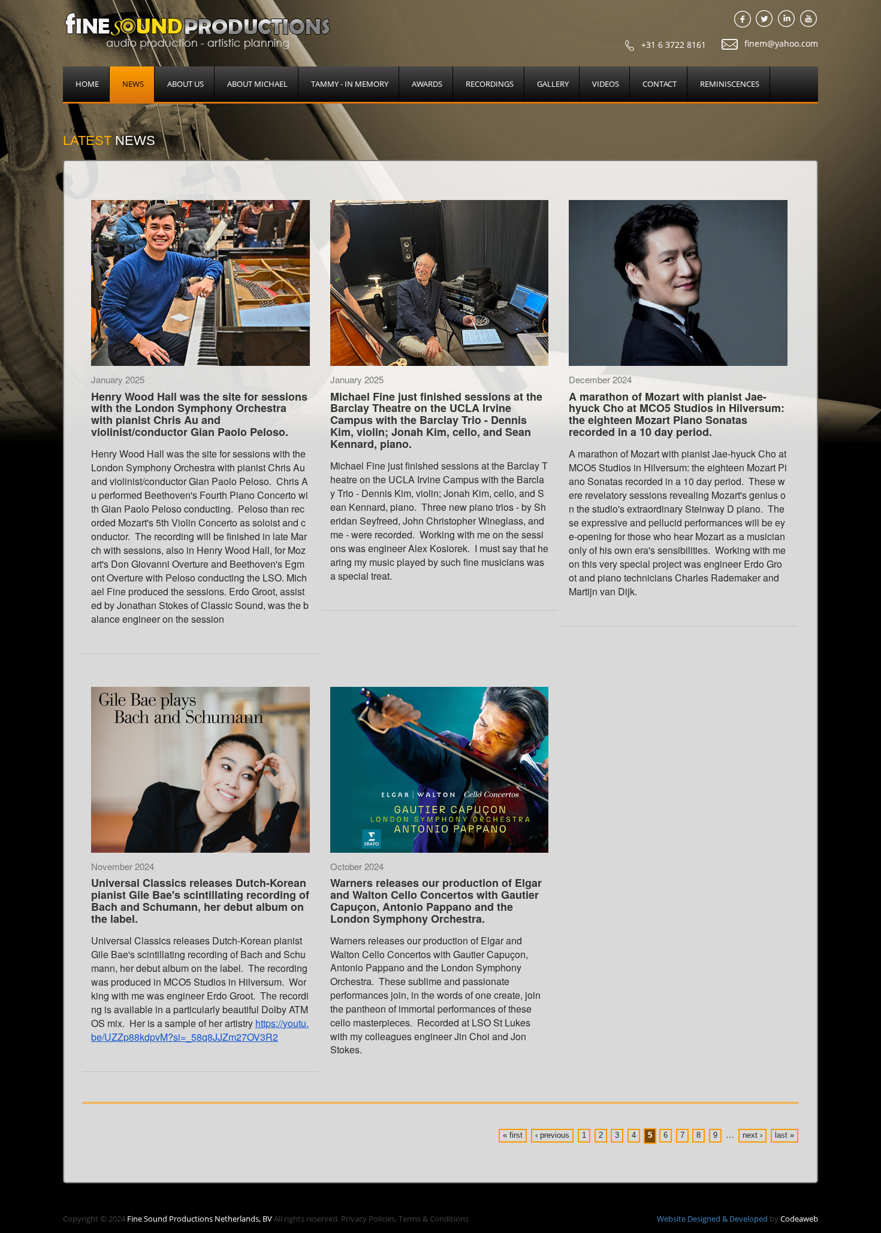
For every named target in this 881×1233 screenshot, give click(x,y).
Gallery (553, 83)
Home (87, 83)
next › (752, 1135)
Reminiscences (729, 83)
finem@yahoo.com (780, 43)
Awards (427, 83)
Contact (659, 83)
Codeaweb (799, 1218)
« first (513, 1135)
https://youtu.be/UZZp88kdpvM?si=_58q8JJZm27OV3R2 (200, 1030)
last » (784, 1135)
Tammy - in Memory (349, 83)
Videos (605, 83)
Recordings (490, 83)
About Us (185, 83)
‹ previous (552, 1135)
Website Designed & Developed (712, 1218)
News (133, 83)
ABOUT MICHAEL (257, 83)
